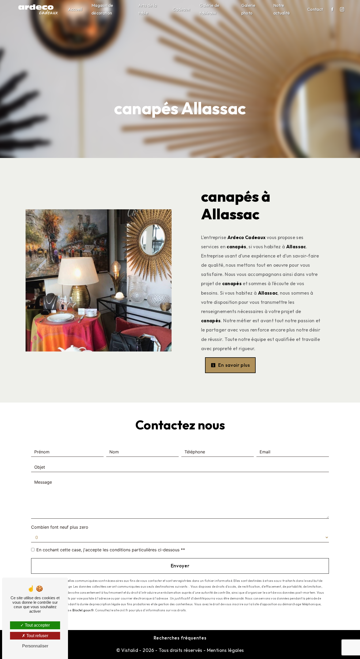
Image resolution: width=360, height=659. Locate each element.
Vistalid (129, 650)
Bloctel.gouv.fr (83, 610)
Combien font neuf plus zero (59, 527)
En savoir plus (233, 365)
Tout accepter (37, 625)
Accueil (75, 9)
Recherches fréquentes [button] (180, 638)
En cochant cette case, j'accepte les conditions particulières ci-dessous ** (110, 549)
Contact (315, 9)
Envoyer (180, 566)
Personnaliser (35, 646)
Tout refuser (36, 635)
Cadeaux (181, 9)
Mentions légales (225, 650)
